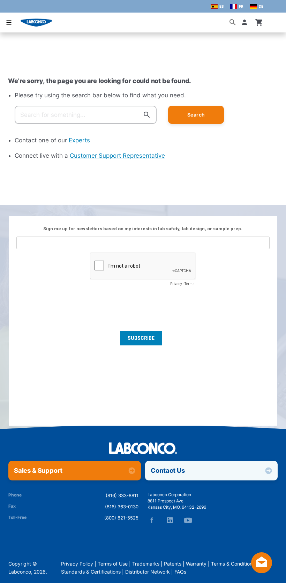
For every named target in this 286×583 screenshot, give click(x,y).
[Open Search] (232, 22)
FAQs (180, 572)
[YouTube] (188, 520)
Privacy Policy (77, 564)
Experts (79, 140)
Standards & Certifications (91, 572)
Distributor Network (147, 572)
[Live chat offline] (261, 571)
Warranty (196, 564)
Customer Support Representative (117, 155)
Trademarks (145, 564)
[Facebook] (152, 520)
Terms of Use (113, 564)
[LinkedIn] (170, 520)
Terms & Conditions (233, 564)
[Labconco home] (143, 448)
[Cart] (259, 22)
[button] (246, 22)
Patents (172, 564)
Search (196, 115)
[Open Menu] (9, 22)
